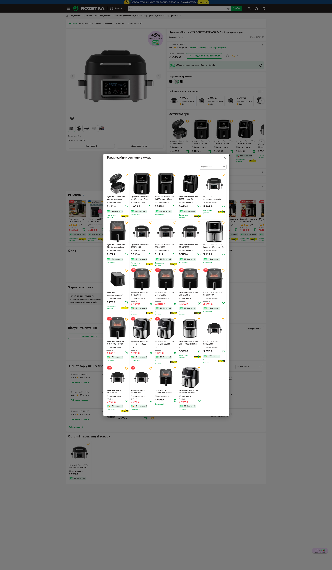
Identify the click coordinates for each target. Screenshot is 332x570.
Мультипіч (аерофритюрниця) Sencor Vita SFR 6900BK (117, 294)
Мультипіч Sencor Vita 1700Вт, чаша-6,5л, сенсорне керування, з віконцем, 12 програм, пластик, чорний (116, 246)
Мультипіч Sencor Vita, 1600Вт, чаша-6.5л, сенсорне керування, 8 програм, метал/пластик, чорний (165, 198)
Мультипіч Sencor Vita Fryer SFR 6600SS (140, 343)
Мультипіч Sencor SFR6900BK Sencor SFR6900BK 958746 (163, 392)
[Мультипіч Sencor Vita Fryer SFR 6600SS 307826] (190, 377)
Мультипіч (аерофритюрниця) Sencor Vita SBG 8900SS (213, 198)
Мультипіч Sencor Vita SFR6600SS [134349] (188, 343)
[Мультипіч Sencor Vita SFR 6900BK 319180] (118, 328)
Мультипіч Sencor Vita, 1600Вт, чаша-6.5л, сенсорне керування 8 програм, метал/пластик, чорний (141, 198)
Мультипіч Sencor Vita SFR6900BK (140, 294)
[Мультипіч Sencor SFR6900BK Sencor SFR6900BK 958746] (166, 377)
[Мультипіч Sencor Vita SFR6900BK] (142, 279)
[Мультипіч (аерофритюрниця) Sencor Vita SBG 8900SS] (214, 184)
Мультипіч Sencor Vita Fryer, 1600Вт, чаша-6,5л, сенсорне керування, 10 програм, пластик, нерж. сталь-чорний (214, 246)
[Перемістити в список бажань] (126, 175)
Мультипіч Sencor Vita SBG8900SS (140, 246)
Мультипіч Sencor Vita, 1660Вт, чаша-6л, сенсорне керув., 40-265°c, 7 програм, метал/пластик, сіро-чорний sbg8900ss (117, 198)
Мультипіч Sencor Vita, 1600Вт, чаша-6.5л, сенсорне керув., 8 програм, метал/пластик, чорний (189, 198)
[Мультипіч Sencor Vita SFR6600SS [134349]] (190, 328)
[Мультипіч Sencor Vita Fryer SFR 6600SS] (142, 328)
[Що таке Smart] (124, 216)
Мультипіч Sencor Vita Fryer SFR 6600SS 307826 (188, 392)
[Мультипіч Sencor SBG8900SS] (214, 328)
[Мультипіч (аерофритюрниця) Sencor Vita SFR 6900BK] (118, 279)
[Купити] (126, 207)
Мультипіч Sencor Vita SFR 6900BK (164, 294)
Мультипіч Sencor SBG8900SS (210, 343)
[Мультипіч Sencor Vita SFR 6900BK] (166, 279)
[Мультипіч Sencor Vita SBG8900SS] (142, 231)
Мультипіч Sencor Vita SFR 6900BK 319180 (116, 343)
